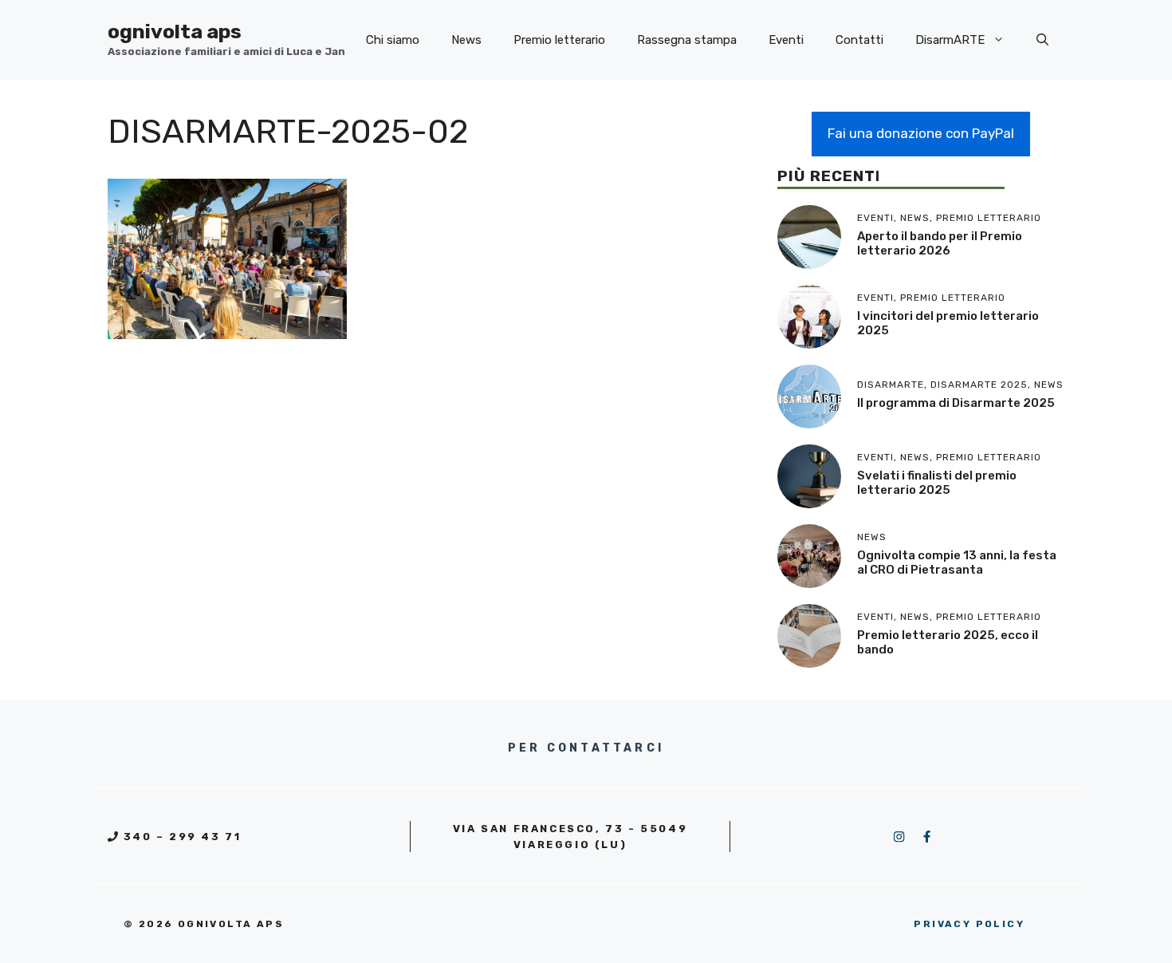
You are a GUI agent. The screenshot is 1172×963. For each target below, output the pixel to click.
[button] (1042, 40)
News (466, 40)
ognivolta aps (175, 31)
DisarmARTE (950, 40)
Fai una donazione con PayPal (921, 133)
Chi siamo (392, 40)
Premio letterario (559, 40)
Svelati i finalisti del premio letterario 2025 (937, 482)
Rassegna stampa (687, 40)
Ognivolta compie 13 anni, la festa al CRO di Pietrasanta (956, 562)
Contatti (859, 40)
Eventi (786, 40)
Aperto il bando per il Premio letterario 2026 (939, 243)
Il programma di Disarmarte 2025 (956, 403)
